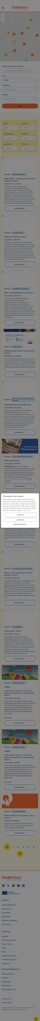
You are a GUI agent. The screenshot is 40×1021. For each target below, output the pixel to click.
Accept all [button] (20, 515)
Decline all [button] (21, 520)
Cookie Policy (27, 510)
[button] (20, 524)
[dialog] (20, 510)
